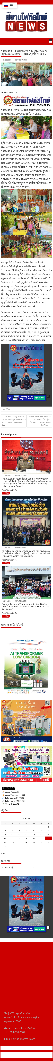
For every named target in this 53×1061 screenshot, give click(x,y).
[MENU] (50, 41)
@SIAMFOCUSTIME (21, 60)
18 (19, 838)
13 (34, 834)
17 (12, 838)
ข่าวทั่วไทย (6, 409)
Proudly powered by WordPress (16, 1054)
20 (34, 838)
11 (19, 834)
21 (41, 838)
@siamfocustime (20, 548)
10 (12, 834)
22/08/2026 (7, 475)
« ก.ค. (3, 853)
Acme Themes (26, 1057)
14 (41, 834)
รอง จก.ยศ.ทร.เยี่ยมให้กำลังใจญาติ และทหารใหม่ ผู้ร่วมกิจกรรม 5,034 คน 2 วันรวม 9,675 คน (40, 420)
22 (48, 838)
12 (26, 834)
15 (48, 834)
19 (26, 838)
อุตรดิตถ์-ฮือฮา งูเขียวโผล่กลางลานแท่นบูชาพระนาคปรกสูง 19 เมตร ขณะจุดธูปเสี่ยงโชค (14, 420)
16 (5, 838)
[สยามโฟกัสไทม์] (3, 40)
